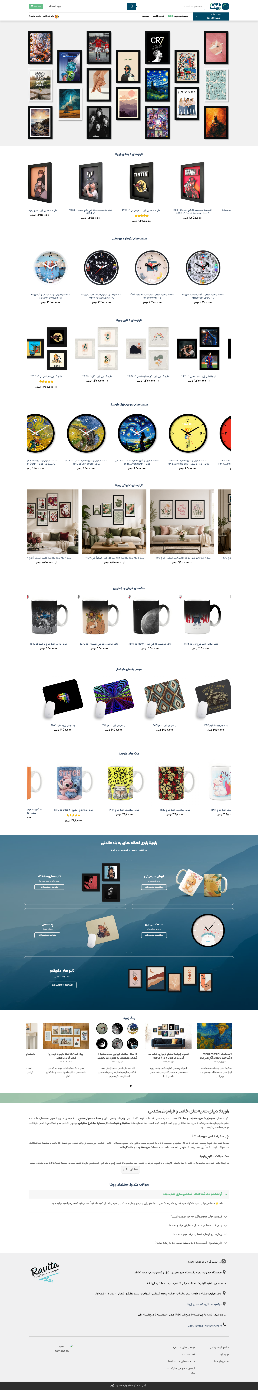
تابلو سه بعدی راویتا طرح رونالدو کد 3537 (136, 210)
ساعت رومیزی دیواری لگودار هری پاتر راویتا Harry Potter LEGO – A (150, 296)
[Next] (29, 194)
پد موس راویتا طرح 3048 (52, 725)
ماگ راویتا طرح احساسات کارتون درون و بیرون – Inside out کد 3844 (169, 811)
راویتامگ (145, 16)
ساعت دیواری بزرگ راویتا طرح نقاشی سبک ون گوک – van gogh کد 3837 (72, 462)
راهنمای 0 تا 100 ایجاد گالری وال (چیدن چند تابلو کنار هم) (66, 1056)
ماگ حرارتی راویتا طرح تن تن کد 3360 (84, 644)
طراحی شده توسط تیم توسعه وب (129, 1385)
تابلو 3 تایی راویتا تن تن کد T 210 (192, 376)
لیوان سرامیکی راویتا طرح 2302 (118, 810)
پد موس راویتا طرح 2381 (154, 725)
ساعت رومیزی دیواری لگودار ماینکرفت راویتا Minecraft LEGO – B (99, 296)
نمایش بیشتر (130, 1170)
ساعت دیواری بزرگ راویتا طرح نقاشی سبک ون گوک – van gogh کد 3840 (224, 462)
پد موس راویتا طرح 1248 (205, 725)
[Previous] (228, 194)
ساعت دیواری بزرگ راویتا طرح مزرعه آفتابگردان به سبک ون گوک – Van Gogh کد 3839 (173, 462)
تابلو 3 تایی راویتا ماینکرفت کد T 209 (142, 376)
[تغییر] (225, 1194)
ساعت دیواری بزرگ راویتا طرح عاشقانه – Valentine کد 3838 (122, 462)
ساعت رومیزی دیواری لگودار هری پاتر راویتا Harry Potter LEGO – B (48, 296)
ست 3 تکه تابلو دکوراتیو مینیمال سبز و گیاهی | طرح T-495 (46, 558)
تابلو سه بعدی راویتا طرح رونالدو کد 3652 (85, 210)
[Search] (131, 6)
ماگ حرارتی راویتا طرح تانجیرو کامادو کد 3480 (135, 645)
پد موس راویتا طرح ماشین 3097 (103, 725)
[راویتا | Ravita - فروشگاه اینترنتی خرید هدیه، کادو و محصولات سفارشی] (219, 6)
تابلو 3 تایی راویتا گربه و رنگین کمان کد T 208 (91, 376)
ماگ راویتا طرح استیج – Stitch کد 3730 (220, 810)
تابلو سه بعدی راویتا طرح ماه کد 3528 (34, 210)
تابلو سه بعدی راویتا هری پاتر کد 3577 (187, 210)
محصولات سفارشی (181, 16)
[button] (211, 16)
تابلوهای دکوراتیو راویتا (129, 485)
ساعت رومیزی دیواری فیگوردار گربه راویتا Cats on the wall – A (200, 296)
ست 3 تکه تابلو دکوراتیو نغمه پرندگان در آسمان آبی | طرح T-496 (114, 559)
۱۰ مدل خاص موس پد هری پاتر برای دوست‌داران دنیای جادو (117, 1056)
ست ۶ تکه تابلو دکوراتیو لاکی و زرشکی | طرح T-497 (182, 558)
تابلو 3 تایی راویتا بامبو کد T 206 (39, 376)
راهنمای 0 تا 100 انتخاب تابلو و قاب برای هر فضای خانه (168, 1056)
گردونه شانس (158, 16)
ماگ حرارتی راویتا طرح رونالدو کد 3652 (186, 644)
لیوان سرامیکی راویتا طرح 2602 (67, 810)
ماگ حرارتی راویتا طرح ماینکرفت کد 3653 (33, 644)
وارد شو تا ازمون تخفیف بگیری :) (41, 16)
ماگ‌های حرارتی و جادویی (129, 588)
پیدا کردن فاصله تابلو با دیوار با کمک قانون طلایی (220, 1056)
